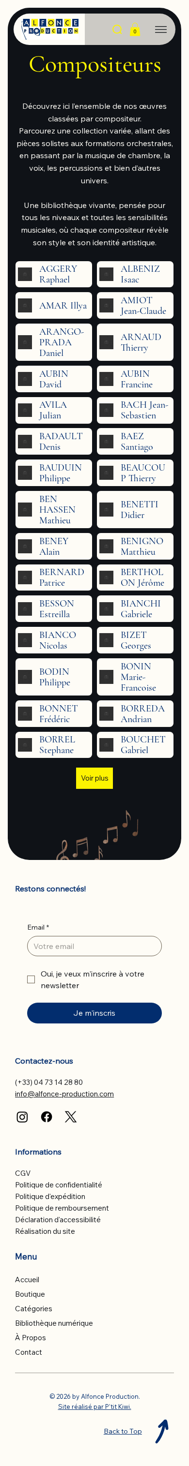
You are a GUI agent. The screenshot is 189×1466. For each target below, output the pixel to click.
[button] (135, 29)
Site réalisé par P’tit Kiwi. (94, 1406)
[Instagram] (22, 1117)
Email (38, 927)
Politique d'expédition (50, 1196)
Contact (28, 1352)
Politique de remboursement (62, 1208)
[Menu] (160, 29)
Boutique (30, 1294)
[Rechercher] (118, 30)
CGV (23, 1173)
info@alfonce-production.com (64, 1093)
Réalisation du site (45, 1231)
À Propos (30, 1337)
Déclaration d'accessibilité (58, 1219)
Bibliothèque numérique (54, 1323)
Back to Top (123, 1431)
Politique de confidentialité (58, 1184)
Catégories (33, 1308)
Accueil (27, 1279)
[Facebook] (46, 1117)
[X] (70, 1117)
